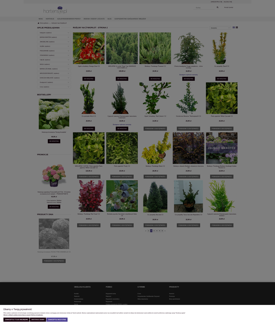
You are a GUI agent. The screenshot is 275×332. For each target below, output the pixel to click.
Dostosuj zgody (37, 319)
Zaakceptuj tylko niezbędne (16, 319)
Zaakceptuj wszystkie (57, 319)
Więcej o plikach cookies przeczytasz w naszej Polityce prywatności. (23, 315)
